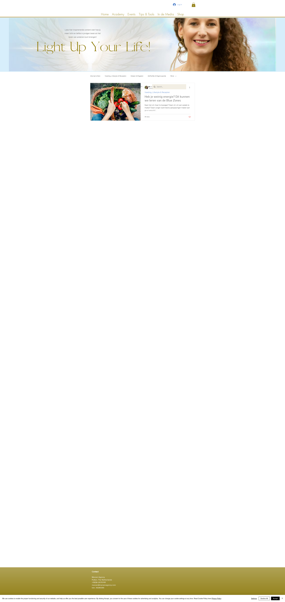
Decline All (264, 598)
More (172, 76)
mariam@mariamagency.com (104, 585)
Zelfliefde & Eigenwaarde (157, 76)
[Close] (282, 598)
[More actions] (190, 87)
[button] (193, 4)
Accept (275, 598)
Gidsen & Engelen (137, 76)
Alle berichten (95, 76)
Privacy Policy (216, 598)
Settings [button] (254, 598)
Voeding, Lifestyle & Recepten (115, 76)
